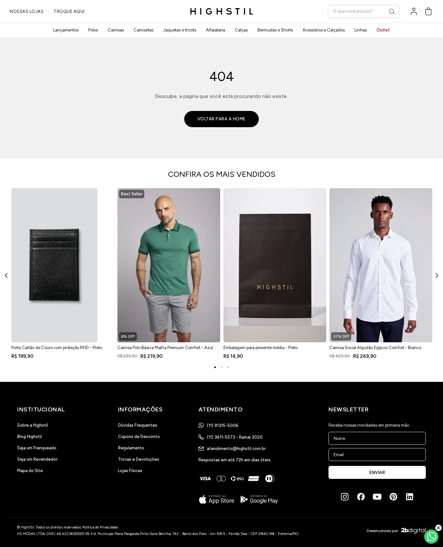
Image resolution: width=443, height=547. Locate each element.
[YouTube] (377, 497)
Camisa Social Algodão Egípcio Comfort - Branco (375, 347)
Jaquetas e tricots (179, 30)
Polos (93, 30)
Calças (241, 30)
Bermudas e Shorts (275, 30)
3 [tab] (228, 367)
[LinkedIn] (409, 497)
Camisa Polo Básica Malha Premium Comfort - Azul (165, 347)
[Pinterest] (393, 497)
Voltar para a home (221, 118)
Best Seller (131, 193)
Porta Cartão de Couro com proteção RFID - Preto (56, 347)
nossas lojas (26, 11)
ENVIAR (377, 472)
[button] (428, 11)
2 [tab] (221, 367)
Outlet (383, 30)
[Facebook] (361, 497)
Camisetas (143, 30)
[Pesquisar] (392, 12)
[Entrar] (414, 11)
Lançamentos (65, 30)
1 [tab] (215, 367)
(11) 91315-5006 (222, 425)
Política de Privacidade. (100, 527)
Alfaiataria (215, 30)
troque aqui (69, 11)
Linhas (360, 30)
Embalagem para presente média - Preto (260, 347)
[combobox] (363, 11)
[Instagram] (345, 497)
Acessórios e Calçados (324, 30)
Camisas (116, 30)
